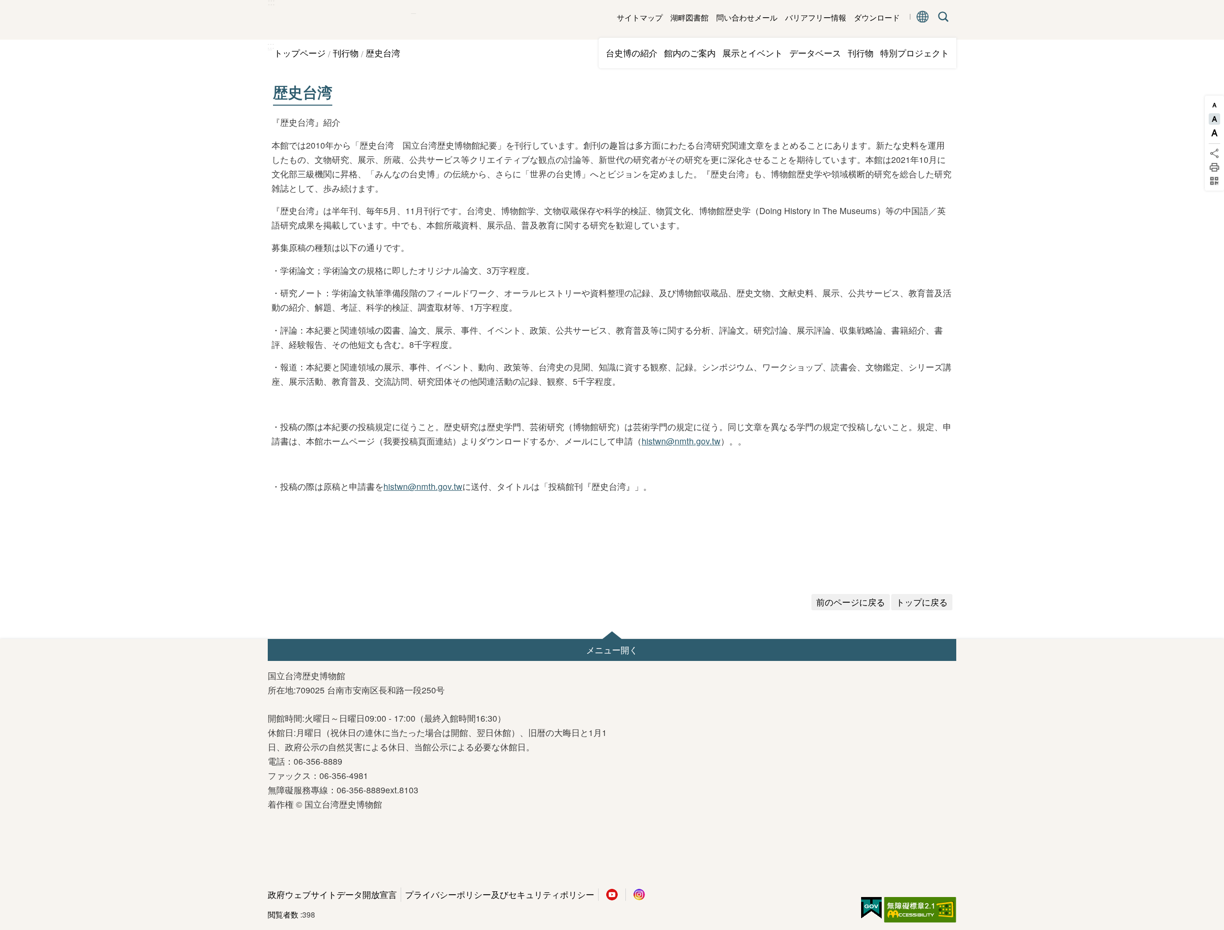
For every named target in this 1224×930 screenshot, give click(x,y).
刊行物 (861, 53)
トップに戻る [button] (922, 602)
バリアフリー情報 (815, 17)
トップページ (300, 53)
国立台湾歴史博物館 (339, 19)
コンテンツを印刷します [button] (1214, 167)
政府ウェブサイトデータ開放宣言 (332, 894)
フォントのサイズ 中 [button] (1214, 119)
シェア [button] (1214, 153)
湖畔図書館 (689, 17)
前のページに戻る (850, 602)
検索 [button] (941, 16)
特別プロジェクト (914, 53)
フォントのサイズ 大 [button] (1214, 133)
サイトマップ (640, 17)
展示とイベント (752, 53)
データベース (815, 53)
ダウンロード (877, 17)
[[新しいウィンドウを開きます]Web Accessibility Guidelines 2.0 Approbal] (920, 910)
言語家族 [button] (922, 16)
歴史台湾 (383, 53)
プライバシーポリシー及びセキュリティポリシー (499, 894)
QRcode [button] (1214, 181)
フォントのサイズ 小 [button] (1214, 105)
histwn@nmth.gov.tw (681, 441)
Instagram (639, 894)
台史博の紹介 (631, 53)
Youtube (612, 894)
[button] (612, 650)
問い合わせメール (746, 17)
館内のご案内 (690, 53)
